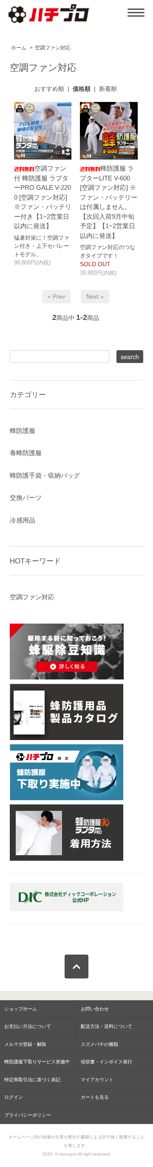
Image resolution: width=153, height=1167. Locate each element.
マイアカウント (97, 1079)
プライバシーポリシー (27, 1115)
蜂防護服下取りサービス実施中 (37, 1061)
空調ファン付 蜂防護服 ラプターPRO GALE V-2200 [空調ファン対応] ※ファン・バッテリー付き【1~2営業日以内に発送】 (42, 197)
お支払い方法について (27, 1026)
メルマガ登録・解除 (25, 1044)
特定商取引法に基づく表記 (32, 1079)
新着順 (108, 88)
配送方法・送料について (106, 1026)
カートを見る (95, 1097)
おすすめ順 (49, 88)
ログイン (13, 1097)
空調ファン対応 (53, 48)
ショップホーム (20, 1008)
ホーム (18, 48)
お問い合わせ (95, 1008)
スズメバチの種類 (99, 1044)
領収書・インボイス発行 (106, 1061)
